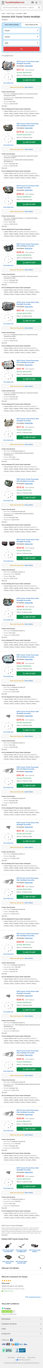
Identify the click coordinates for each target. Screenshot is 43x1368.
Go (21, 49)
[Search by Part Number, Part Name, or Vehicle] (39, 7)
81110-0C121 (29, 938)
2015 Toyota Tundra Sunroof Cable (21, 1262)
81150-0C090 (29, 423)
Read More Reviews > (35, 1297)
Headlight (19, 13)
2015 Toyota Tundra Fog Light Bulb (8, 1250)
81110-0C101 (29, 365)
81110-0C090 (29, 483)
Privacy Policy (31, 1357)
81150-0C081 (29, 716)
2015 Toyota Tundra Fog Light (8, 1262)
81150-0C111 (29, 190)
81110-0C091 (29, 128)
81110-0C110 (29, 1055)
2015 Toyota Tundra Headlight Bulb (21, 1250)
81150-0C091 (29, 66)
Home (3, 13)
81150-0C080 (29, 603)
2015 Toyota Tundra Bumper (35, 1250)
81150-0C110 (29, 996)
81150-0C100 (29, 827)
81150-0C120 (29, 1172)
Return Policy (21, 1357)
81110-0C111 (28, 248)
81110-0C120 (29, 1114)
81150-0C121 (29, 544)
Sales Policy (11, 1357)
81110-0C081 (29, 771)
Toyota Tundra (11, 13)
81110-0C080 (29, 659)
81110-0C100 (29, 882)
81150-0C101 (29, 306)
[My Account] (36, 2)
